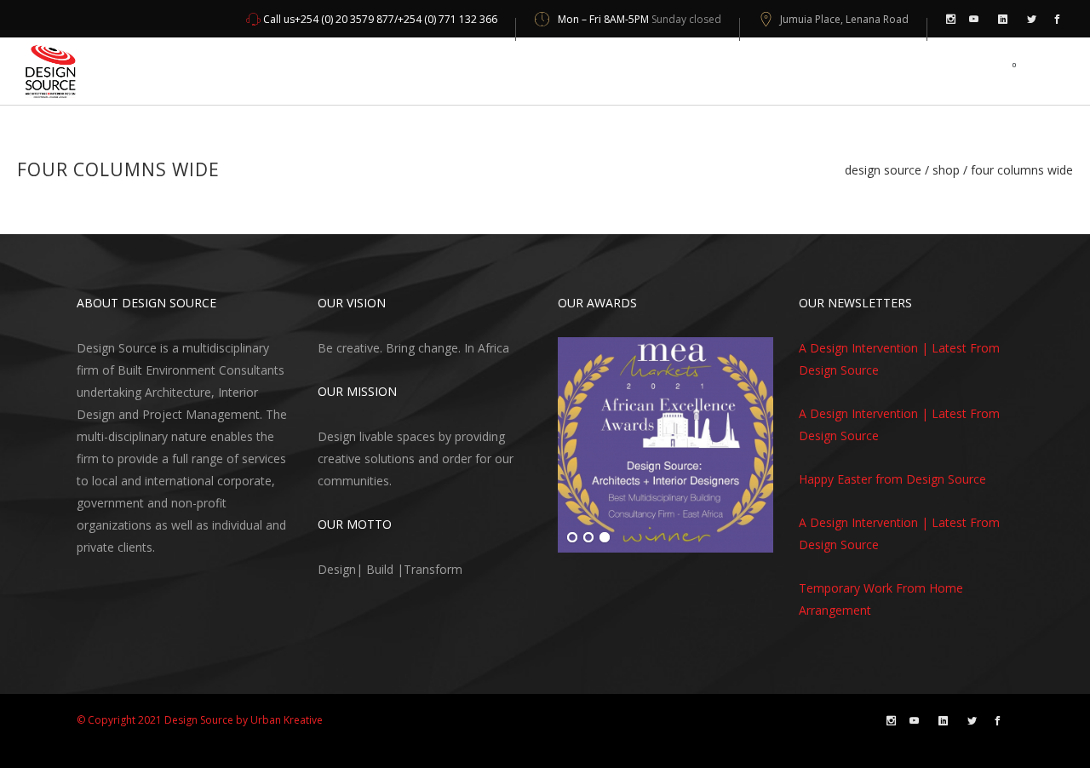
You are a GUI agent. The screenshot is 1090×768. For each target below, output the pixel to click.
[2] (588, 538)
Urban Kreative (286, 720)
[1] (572, 538)
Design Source (883, 170)
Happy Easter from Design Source (892, 479)
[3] (605, 538)
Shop (946, 170)
